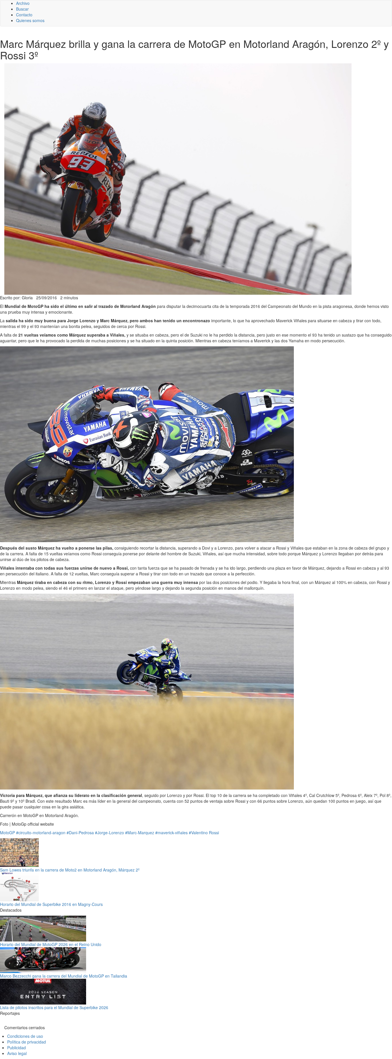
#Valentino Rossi (204, 832)
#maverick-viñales (171, 832)
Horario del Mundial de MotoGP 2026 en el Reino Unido (50, 944)
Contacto (24, 14)
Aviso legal (17, 1053)
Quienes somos (30, 20)
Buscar (22, 9)
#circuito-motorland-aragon (40, 832)
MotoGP (7, 832)
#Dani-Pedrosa (80, 832)
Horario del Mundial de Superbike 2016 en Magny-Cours (51, 904)
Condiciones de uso (25, 1036)
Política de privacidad (26, 1042)
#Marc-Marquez (139, 832)
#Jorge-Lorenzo (109, 832)
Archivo (23, 3)
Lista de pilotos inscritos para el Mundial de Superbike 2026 (54, 1007)
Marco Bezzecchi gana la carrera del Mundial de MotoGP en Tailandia (63, 976)
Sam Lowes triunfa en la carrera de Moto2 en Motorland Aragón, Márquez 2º (69, 870)
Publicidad (16, 1047)
